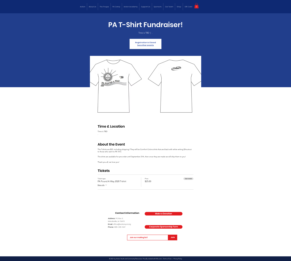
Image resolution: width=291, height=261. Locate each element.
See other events (145, 45)
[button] (196, 5)
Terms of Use (167, 259)
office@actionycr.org (122, 224)
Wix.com (159, 259)
